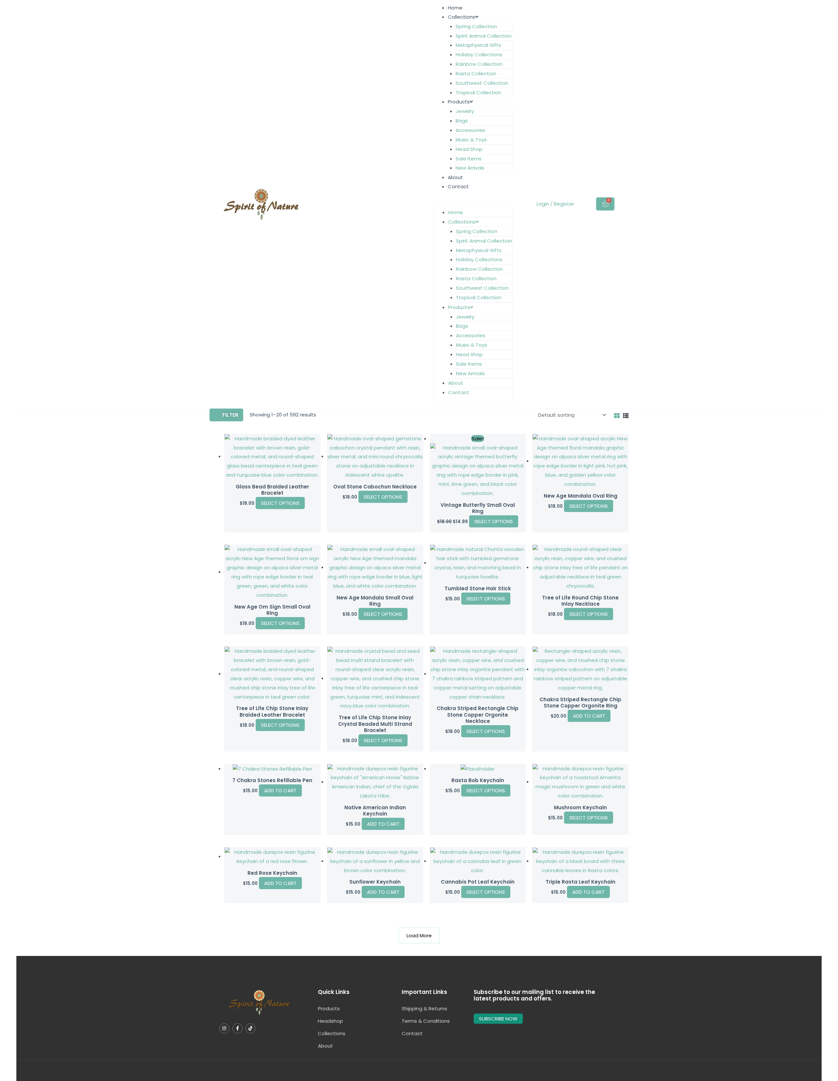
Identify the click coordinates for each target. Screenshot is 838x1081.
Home (455, 7)
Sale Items (469, 158)
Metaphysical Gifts (478, 45)
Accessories (470, 130)
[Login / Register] (536, 204)
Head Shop (469, 149)
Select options (280, 503)
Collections (461, 16)
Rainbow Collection (479, 64)
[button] (473, 203)
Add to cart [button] (589, 715)
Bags (462, 120)
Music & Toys (471, 139)
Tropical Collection (478, 92)
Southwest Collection (482, 83)
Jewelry (465, 111)
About (455, 177)
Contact (458, 186)
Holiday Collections (479, 54)
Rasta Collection (476, 73)
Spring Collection (476, 26)
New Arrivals (470, 167)
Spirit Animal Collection (484, 35)
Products (459, 101)
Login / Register (555, 203)
